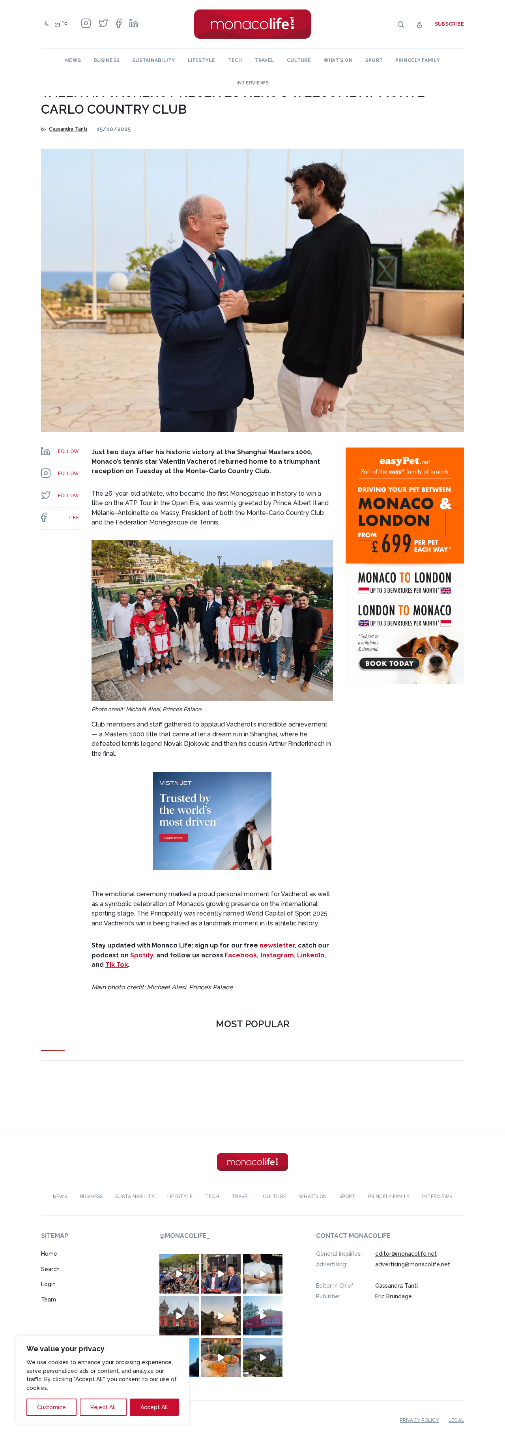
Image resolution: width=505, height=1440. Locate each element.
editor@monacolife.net (406, 1254)
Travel (264, 60)
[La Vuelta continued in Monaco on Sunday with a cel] (179, 1274)
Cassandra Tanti (68, 129)
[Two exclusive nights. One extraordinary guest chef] (262, 1274)
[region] (102, 1380)
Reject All (103, 1407)
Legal (456, 1420)
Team (48, 1299)
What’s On (338, 60)
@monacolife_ (184, 1236)
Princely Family (417, 60)
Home (49, 1254)
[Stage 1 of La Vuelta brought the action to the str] (221, 1274)
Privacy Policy (419, 1420)
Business (107, 60)
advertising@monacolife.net (412, 1264)
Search (50, 1269)
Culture (299, 60)
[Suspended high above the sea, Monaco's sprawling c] (262, 1357)
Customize (51, 1407)
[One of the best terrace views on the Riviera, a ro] (221, 1357)
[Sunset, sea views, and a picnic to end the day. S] (221, 1315)
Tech (235, 60)
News (73, 60)
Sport (374, 60)
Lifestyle (201, 60)
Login (48, 1284)
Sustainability (153, 60)
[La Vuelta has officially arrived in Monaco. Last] (179, 1315)
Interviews (252, 83)
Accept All (154, 1407)
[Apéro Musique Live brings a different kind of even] (262, 1315)
